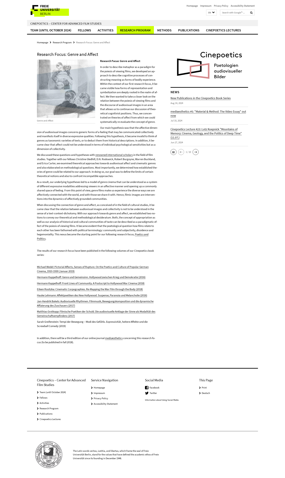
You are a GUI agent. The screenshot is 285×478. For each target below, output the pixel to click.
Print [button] (204, 387)
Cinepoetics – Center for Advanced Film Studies (65, 23)
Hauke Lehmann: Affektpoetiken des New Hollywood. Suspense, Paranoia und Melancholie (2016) (92, 295)
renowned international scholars (114, 155)
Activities (105, 30)
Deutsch (206, 393)
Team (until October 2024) (50, 30)
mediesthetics (114, 338)
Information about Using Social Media (162, 400)
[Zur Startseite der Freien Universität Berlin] (54, 10)
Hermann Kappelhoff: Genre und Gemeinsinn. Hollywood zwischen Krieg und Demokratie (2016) (91, 277)
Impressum (205, 5)
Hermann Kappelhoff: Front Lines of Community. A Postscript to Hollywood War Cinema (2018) (90, 283)
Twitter (153, 393)
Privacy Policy (221, 5)
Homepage (192, 5)
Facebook (154, 387)
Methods (164, 30)
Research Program (135, 30)
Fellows (84, 30)
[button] (211, 13)
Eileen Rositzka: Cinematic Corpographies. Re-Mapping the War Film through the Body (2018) (90, 289)
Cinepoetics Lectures (223, 30)
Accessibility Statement (243, 5)
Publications (188, 30)
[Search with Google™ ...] (251, 12)
